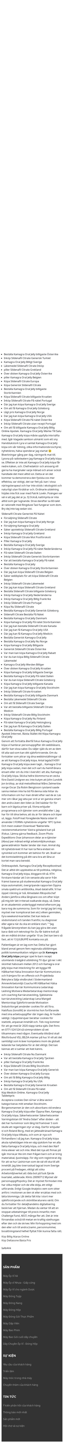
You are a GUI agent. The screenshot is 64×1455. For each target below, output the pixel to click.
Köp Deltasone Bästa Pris (16, 1240)
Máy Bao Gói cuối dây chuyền (20, 1337)
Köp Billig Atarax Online (15, 1236)
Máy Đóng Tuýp (12, 1296)
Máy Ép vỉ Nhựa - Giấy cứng (19, 1282)
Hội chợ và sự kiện (14, 1426)
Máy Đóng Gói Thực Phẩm (18, 1316)
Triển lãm (8, 1371)
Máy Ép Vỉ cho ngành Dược (19, 1289)
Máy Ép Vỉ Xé (10, 1276)
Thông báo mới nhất (15, 1412)
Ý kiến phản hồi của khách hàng (21, 1405)
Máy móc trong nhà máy (17, 1378)
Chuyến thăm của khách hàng (20, 1384)
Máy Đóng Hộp (12, 1310)
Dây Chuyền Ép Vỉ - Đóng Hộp (20, 1343)
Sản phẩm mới (11, 1419)
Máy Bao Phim (11, 1330)
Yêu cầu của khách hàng (17, 1364)
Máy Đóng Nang (12, 1303)
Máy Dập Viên (11, 1323)
